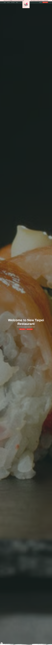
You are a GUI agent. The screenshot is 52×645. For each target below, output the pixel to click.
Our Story (13, 2)
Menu (17, 2)
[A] (2, 643)
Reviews (40, 2)
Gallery (8, 2)
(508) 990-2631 (46, 0)
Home (5, 2)
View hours (21, 0)
